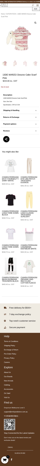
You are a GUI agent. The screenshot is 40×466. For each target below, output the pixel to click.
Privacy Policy (9, 358)
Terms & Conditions (11, 341)
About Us (7, 372)
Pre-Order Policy (10, 354)
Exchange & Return (11, 350)
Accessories (8, 389)
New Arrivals (8, 381)
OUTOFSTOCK (11, 14)
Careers (7, 362)
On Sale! (7, 393)
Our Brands (8, 376)
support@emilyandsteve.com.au (16, 412)
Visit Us (7, 397)
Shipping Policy (9, 345)
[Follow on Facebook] (11, 459)
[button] (35, 23)
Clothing (7, 385)
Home (3, 14)
